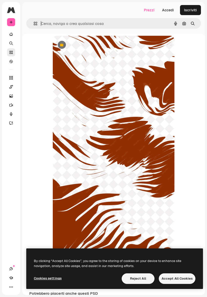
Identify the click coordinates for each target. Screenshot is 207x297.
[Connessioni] (11, 269)
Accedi (168, 10)
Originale (86, 45)
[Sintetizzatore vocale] (11, 114)
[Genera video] (11, 105)
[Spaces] (11, 87)
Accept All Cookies (177, 278)
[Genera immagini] (11, 96)
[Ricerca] (11, 43)
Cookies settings (48, 278)
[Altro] (11, 287)
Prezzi (149, 10)
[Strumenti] (11, 78)
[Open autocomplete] (33, 23)
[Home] (11, 34)
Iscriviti (190, 10)
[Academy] (11, 278)
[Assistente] (11, 123)
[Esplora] (11, 61)
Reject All (138, 278)
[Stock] (11, 52)
